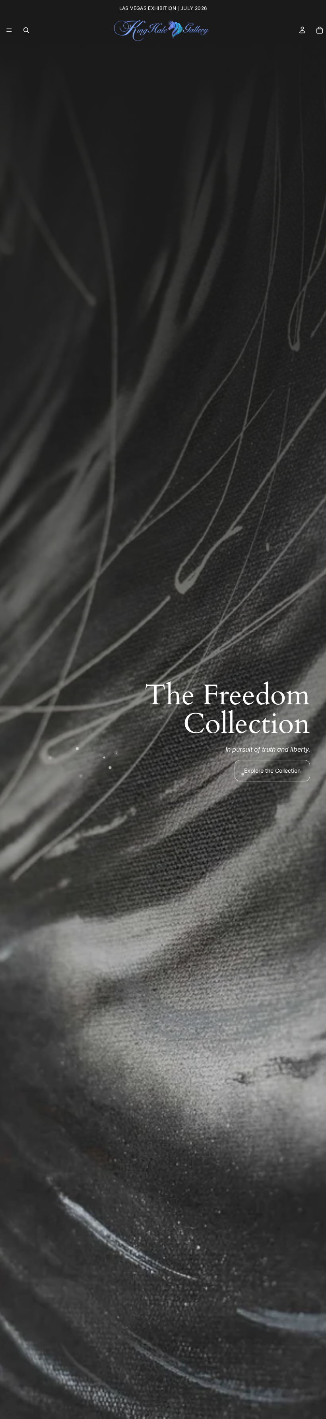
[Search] (26, 30)
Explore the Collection (272, 770)
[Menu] (9, 30)
